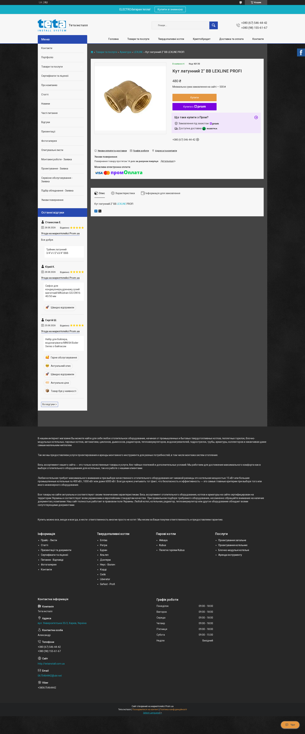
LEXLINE (138, 52)
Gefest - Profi (107, 584)
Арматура (125, 52)
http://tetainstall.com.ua (51, 663)
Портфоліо (47, 57)
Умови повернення (52, 200)
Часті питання (49, 113)
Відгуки (45, 122)
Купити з (188, 106)
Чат (293, 724)
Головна (113, 39)
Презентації (48, 131)
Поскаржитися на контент (145, 709)
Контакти (258, 39)
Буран (103, 550)
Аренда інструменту (230, 554)
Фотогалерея (49, 140)
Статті (45, 94)
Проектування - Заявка (54, 168)
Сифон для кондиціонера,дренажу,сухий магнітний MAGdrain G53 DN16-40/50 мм (63, 291)
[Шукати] (213, 25)
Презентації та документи (56, 550)
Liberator (105, 579)
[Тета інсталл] (52, 25)
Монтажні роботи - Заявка (56, 159)
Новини (45, 103)
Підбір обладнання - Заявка (57, 190)
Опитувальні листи (52, 150)
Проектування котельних (232, 545)
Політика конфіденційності (173, 709)
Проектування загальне (232, 540)
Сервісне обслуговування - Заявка (57, 179)
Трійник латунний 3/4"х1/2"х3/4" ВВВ (57, 251)
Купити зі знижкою (170, 9)
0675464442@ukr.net (50, 675)
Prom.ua (169, 706)
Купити (194, 97)
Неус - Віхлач (107, 564)
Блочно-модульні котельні (233, 550)
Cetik (103, 574)
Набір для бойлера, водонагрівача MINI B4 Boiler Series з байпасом (61, 343)
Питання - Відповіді (52, 559)
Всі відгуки (48, 404)
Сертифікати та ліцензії (54, 75)
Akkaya (163, 540)
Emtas (103, 540)
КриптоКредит (201, 39)
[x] (99, 211)
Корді (103, 569)
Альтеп (104, 554)
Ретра (103, 545)
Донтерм (105, 559)
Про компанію (49, 85)
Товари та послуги (138, 39)
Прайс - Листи (49, 540)
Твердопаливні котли (171, 39)
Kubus (162, 545)
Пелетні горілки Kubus (172, 550)
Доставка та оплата (231, 39)
